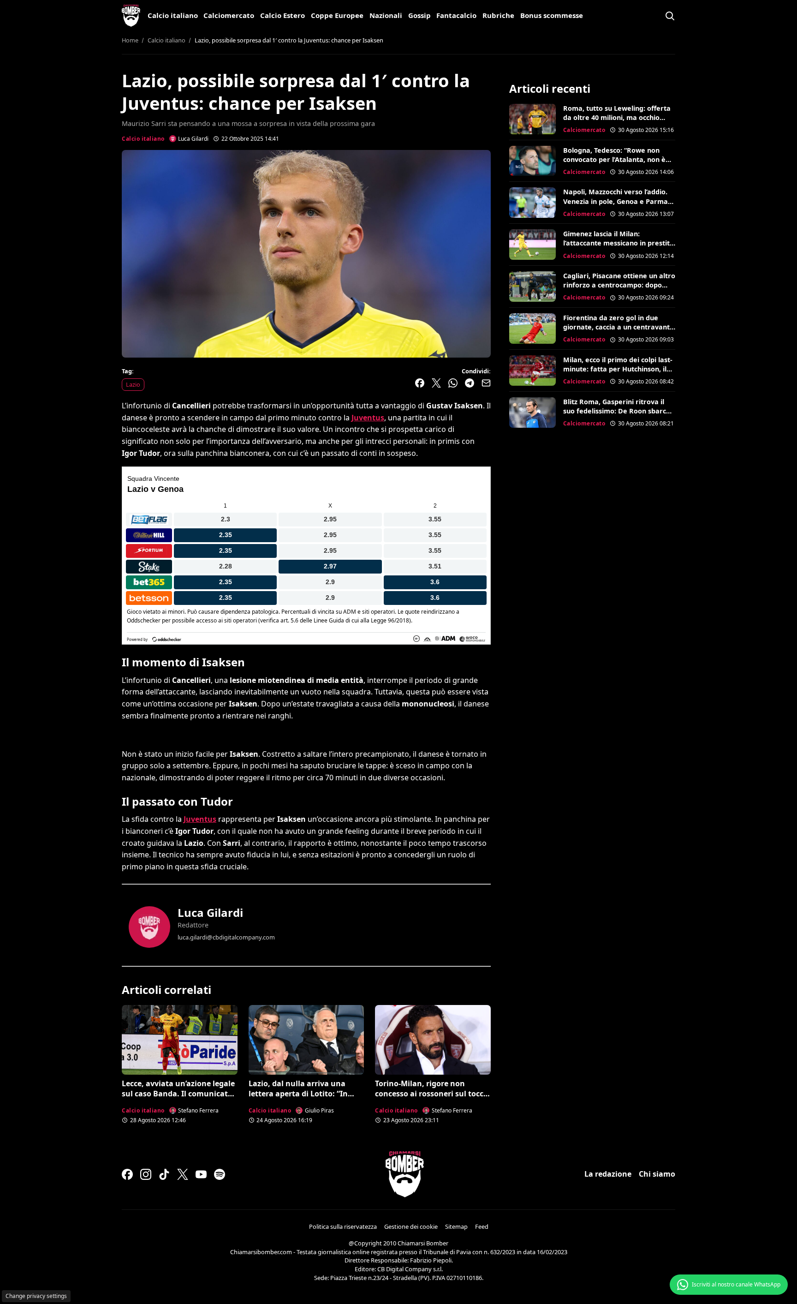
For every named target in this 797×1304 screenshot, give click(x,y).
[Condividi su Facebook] (419, 383)
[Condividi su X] (436, 383)
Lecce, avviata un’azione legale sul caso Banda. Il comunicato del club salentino (178, 1093)
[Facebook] (127, 1174)
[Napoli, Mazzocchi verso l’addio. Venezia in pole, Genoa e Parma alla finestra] (532, 202)
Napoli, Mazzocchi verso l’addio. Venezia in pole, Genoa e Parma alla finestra (615, 201)
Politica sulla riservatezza (343, 1226)
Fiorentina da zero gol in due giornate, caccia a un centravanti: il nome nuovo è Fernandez (618, 327)
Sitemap (456, 1226)
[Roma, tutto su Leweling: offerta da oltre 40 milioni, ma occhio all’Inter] (532, 119)
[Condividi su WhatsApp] (453, 383)
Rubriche (498, 15)
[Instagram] (145, 1174)
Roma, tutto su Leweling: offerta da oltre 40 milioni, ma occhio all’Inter (617, 117)
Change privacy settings (36, 1296)
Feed (481, 1226)
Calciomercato (228, 15)
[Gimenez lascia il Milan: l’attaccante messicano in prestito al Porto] (532, 244)
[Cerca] (669, 15)
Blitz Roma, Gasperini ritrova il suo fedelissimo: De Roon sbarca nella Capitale (616, 411)
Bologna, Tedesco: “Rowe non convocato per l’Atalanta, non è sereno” (614, 159)
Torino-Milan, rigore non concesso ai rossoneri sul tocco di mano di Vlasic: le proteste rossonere (431, 1098)
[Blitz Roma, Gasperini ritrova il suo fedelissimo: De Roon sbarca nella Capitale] (532, 412)
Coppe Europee (337, 15)
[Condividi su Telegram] (469, 383)
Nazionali (385, 15)
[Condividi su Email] (486, 383)
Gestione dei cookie (411, 1226)
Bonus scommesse (551, 15)
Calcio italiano (173, 15)
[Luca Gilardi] (149, 927)
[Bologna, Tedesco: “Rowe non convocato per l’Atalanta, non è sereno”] (532, 161)
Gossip (419, 15)
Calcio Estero (282, 15)
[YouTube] (201, 1174)
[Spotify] (219, 1174)
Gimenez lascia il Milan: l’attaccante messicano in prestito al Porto (618, 243)
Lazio (133, 384)
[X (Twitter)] (182, 1174)
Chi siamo (657, 1174)
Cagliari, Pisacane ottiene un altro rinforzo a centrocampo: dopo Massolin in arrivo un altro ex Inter (619, 289)
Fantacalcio (456, 15)
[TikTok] (164, 1174)
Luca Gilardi (210, 912)
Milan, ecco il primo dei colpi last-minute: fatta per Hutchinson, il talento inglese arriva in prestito (617, 369)
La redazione (607, 1174)
